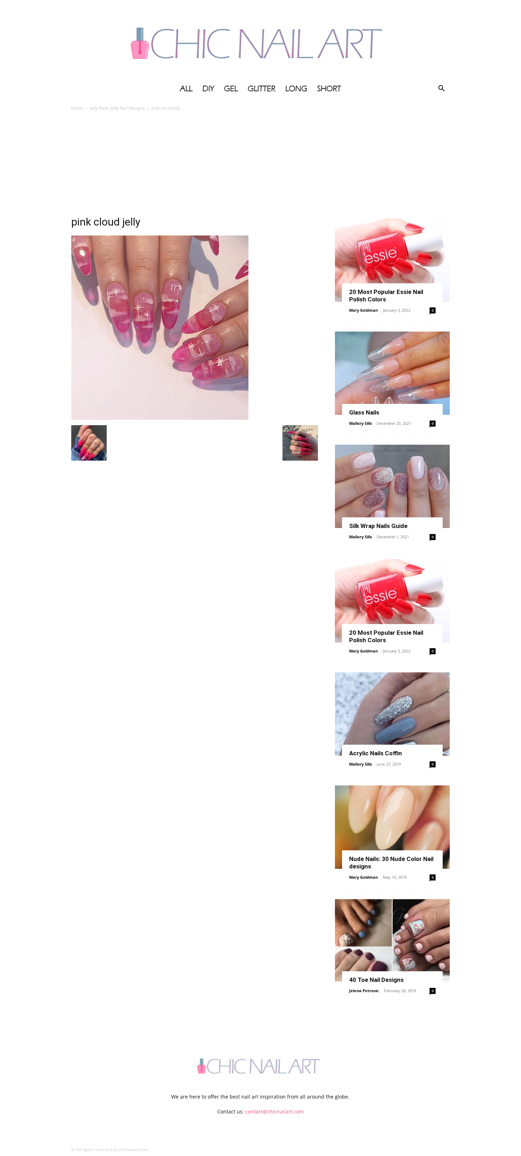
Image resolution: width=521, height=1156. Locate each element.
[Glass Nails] (392, 373)
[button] (441, 89)
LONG (296, 88)
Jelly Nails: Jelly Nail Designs (117, 108)
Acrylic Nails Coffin (375, 753)
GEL (231, 88)
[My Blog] (260, 40)
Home (77, 108)
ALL (186, 88)
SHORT (329, 88)
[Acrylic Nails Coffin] (392, 714)
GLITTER (261, 88)
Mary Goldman (363, 310)
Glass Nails (364, 412)
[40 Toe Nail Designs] (392, 940)
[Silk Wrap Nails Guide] (392, 486)
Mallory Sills (360, 423)
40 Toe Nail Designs (376, 979)
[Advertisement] (260, 165)
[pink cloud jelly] (159, 418)
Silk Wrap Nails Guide (378, 525)
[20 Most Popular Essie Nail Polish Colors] (392, 260)
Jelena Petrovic (364, 990)
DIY (208, 88)
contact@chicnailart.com (274, 1111)
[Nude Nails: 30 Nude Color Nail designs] (392, 827)
